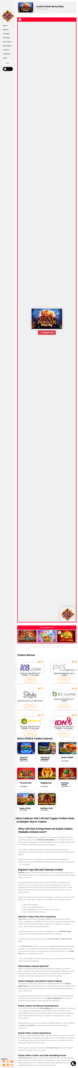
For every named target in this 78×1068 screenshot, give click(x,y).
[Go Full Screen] (20, 19)
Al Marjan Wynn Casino (31, 821)
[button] (47, 319)
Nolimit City (24, 761)
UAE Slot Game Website (46, 840)
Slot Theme (7, 42)
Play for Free (48, 332)
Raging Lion (46, 783)
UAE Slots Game (65, 931)
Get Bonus (30, 680)
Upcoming (7, 46)
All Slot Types (48, 818)
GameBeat (44, 761)
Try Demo (27, 636)
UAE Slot (21, 873)
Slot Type (6, 38)
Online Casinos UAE (26, 818)
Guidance (6, 54)
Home (5, 26)
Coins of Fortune (24, 758)
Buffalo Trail (46, 808)
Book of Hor (25, 808)
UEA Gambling (45, 1008)
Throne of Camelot (45, 758)
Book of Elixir (67, 757)
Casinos (6, 50)
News (5, 58)
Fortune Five (25, 783)
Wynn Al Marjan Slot (54, 998)
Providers (6, 34)
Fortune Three (65, 784)
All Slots (6, 30)
